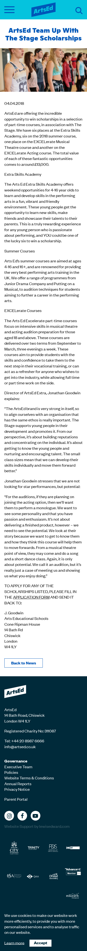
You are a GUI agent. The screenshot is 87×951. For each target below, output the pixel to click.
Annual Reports (17, 783)
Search (79, 10)
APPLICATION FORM (31, 597)
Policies (11, 772)
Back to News (23, 663)
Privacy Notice (17, 789)
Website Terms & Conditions (29, 777)
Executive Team (18, 766)
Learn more (14, 942)
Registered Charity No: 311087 (30, 730)
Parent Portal (16, 799)
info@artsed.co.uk (20, 746)
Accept (40, 942)
